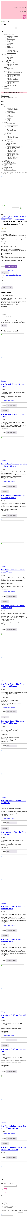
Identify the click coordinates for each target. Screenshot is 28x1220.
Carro (5, 165)
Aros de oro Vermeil (12, 130)
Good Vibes (10, 47)
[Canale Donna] (5, 21)
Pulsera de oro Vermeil (12, 51)
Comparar (4, 273)
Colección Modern (11, 76)
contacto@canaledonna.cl (10, 1186)
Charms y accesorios (9, 34)
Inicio (2, 172)
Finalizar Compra (8, 167)
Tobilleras (6, 88)
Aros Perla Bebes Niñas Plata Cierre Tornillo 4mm (12, 685)
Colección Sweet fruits (12, 83)
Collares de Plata (11, 62)
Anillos (5, 67)
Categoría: (3, 275)
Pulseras (6, 48)
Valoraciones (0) (7, 287)
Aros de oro (10, 57)
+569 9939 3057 (10, 1183)
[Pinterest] (4, 280)
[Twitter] (4, 279)
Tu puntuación (5, 304)
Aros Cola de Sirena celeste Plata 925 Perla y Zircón (14, 465)
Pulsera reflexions (11, 53)
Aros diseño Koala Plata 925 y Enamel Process (13, 907)
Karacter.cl (20, 1212)
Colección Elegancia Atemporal (14, 72)
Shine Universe (10, 40)
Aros (5, 54)
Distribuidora (7, 161)
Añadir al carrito (11, 266)
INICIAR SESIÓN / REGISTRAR (20, 7)
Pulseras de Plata (11, 50)
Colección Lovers (11, 78)
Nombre (3, 314)
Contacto (6, 168)
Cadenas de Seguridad (12, 36)
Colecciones (7, 71)
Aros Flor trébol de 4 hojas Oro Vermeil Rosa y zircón (13, 1127)
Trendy (5, 86)
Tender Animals (11, 39)
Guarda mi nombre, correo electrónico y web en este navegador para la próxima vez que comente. (13, 321)
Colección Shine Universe (13, 75)
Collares (6, 61)
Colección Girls (11, 82)
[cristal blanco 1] (23, 211)
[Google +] (4, 281)
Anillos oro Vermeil (11, 69)
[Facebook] (4, 277)
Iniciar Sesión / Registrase (10, 163)
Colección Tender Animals (13, 74)
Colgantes (9, 58)
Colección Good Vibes (12, 79)
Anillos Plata (10, 68)
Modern (9, 44)
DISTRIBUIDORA (23, 11)
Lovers (8, 46)
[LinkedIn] (4, 283)
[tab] (7, 287)
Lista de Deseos (8, 164)
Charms (6, 106)
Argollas (9, 60)
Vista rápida (3, 381)
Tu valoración (4, 306)
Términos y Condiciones (10, 170)
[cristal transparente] (14, 187)
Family (8, 41)
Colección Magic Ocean (13, 81)
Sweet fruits (10, 37)
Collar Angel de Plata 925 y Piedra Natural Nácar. (13, 219)
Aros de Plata (10, 55)
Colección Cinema (11, 85)
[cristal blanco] (15, 209)
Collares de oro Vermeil (12, 64)
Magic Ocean (10, 43)
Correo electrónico (6, 317)
